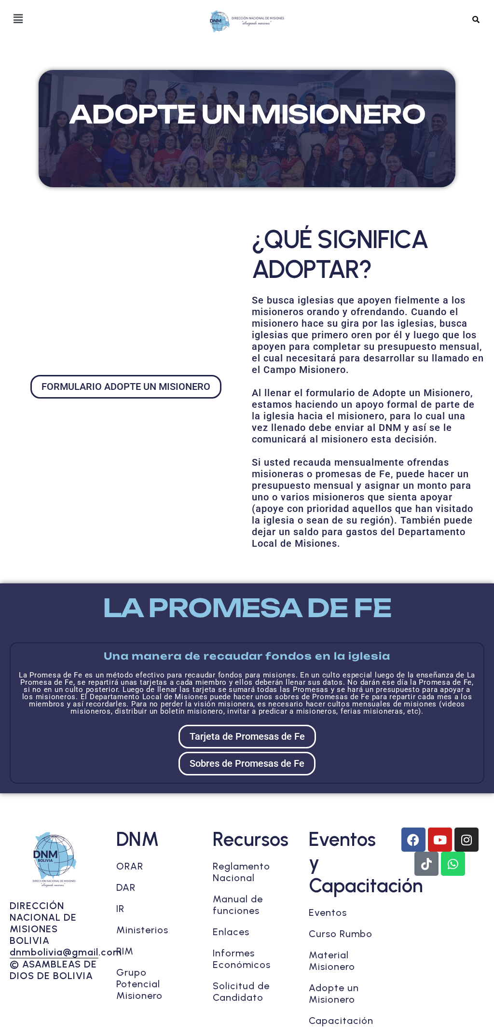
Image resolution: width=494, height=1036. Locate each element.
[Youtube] (440, 840)
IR (120, 908)
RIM (125, 951)
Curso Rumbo (340, 933)
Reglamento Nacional (241, 872)
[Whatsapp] (453, 864)
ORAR (129, 866)
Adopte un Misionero (334, 993)
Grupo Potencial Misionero (139, 984)
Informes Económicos (242, 958)
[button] (18, 19)
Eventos (328, 912)
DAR (126, 887)
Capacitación (341, 1020)
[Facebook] (413, 840)
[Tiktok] (426, 864)
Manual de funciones (238, 904)
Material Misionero (332, 960)
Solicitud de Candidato (241, 991)
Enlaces (231, 932)
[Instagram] (466, 840)
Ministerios (142, 930)
